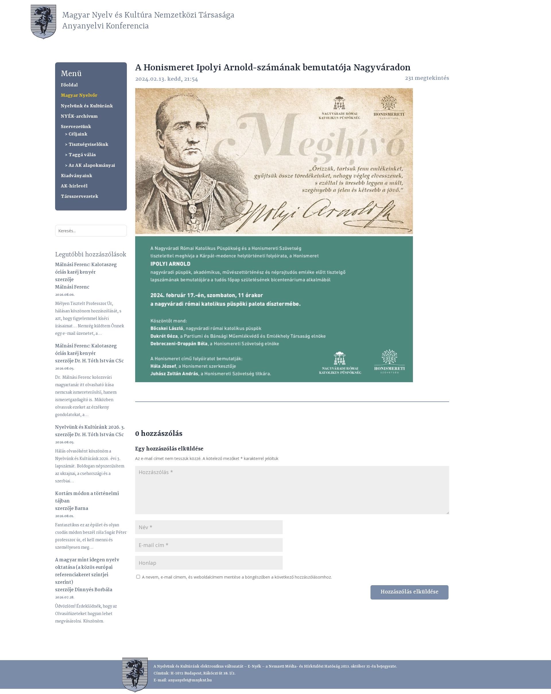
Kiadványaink (76, 176)
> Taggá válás (80, 155)
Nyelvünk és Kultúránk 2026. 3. (90, 427)
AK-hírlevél (74, 186)
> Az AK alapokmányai (90, 165)
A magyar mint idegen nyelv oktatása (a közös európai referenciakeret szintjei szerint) (87, 571)
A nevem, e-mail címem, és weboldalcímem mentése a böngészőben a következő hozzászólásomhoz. (237, 577)
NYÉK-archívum (79, 116)
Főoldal (69, 85)
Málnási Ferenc (72, 287)
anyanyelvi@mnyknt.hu (190, 680)
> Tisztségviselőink (86, 144)
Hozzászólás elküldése (410, 592)
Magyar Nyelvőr (79, 95)
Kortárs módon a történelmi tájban (87, 497)
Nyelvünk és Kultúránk (87, 106)
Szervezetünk (76, 126)
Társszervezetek (79, 196)
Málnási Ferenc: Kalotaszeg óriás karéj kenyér (86, 268)
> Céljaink (76, 134)
